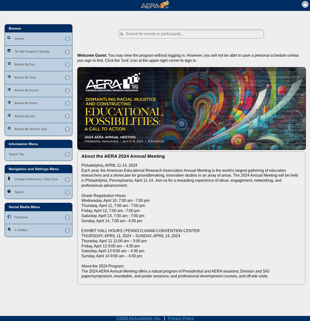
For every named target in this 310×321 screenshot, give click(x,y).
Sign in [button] (305, 4)
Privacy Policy (181, 318)
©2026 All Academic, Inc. (138, 318)
